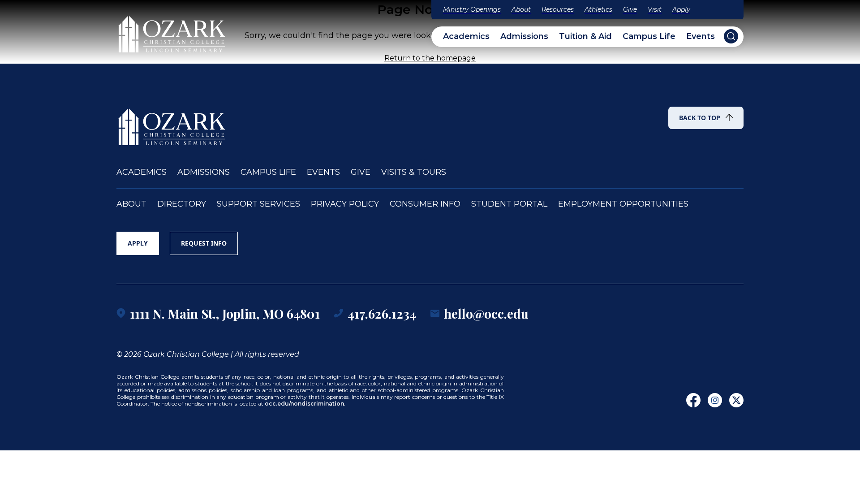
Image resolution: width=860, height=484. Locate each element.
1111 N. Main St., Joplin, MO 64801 (225, 313)
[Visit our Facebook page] (693, 400)
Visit (655, 9)
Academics (466, 36)
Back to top (699, 117)
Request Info (204, 243)
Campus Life (649, 36)
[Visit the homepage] (172, 30)
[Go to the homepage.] (172, 123)
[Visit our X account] (736, 400)
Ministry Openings (472, 9)
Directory (181, 204)
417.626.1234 (382, 313)
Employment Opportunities (623, 204)
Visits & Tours (413, 172)
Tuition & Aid (585, 36)
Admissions (524, 36)
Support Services (258, 204)
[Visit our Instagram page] (715, 400)
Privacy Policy (345, 204)
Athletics (598, 9)
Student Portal (509, 204)
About (521, 9)
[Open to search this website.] (731, 36)
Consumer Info (425, 204)
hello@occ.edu (486, 313)
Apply (681, 9)
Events (700, 36)
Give (630, 9)
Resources (558, 9)
